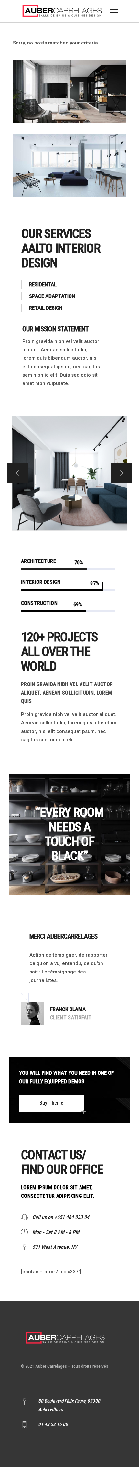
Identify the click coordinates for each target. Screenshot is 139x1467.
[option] (69, 976)
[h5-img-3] (69, 473)
